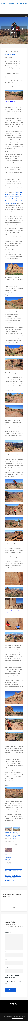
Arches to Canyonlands (10, 54)
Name (7, 951)
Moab (6, 877)
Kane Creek (8, 875)
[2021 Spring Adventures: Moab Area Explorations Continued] (8, 850)
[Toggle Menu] (26, 15)
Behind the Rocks (17, 870)
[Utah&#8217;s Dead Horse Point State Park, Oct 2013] (8, 829)
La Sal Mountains (16, 875)
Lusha (7, 51)
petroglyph (13, 877)
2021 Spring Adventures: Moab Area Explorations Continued (8, 856)
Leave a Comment (9, 57)
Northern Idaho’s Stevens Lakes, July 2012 (12, 896)
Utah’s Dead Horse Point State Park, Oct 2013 (15, 906)
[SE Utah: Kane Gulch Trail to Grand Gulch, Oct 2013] (16, 829)
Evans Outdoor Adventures (14, 3)
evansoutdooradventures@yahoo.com (14, 1008)
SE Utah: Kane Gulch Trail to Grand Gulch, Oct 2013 (16, 835)
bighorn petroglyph (10, 873)
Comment (8, 932)
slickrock (7, 880)
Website (7, 967)
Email (6, 959)
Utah (13, 880)
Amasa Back (8, 870)
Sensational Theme (17, 1018)
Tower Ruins (13, 203)
